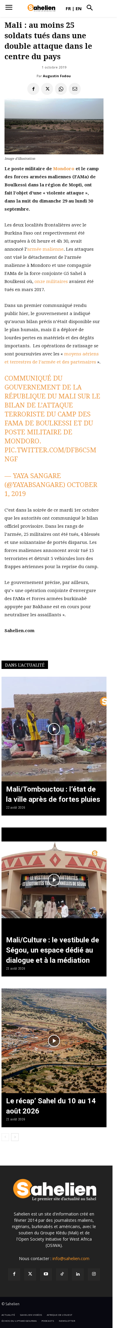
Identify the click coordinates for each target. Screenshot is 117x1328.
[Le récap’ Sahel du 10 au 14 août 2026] (54, 1040)
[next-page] (15, 1137)
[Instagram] (94, 1274)
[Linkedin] (78, 1274)
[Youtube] (46, 1274)
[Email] (75, 89)
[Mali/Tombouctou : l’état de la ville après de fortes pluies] (54, 729)
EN (79, 8)
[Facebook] (33, 89)
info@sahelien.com (70, 1258)
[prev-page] (5, 1137)
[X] (47, 89)
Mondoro (63, 168)
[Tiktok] (62, 1274)
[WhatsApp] (61, 89)
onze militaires (51, 281)
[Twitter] (30, 1274)
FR (68, 8)
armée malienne (45, 249)
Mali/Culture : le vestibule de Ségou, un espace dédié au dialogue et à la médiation (52, 950)
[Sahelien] (41, 8)
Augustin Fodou (57, 76)
